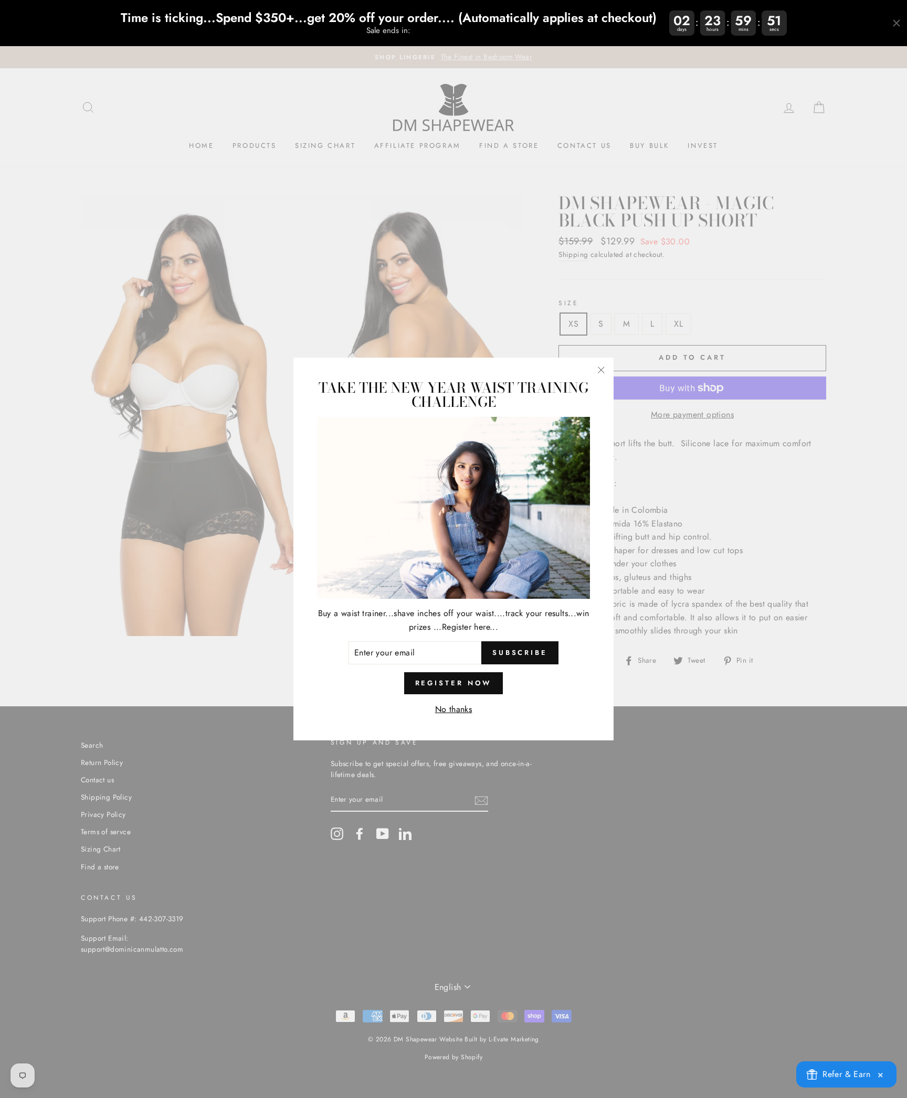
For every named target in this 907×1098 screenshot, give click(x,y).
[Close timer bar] (896, 23)
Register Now (453, 683)
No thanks (453, 709)
